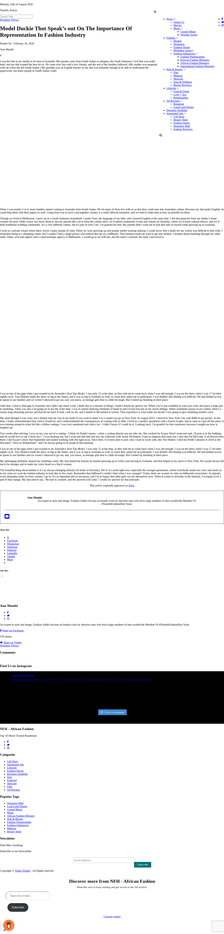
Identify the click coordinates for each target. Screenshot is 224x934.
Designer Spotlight (176, 110)
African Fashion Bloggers (194, 63)
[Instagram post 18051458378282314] (18, 696)
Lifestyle (171, 88)
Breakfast (178, 104)
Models (177, 41)
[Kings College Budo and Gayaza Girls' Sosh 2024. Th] (56, 696)
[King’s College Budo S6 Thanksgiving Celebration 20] (168, 696)
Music (177, 28)
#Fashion (5, 19)
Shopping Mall (181, 126)
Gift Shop (178, 116)
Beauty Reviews (182, 85)
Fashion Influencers (184, 53)
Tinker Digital (22, 870)
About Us (178, 22)
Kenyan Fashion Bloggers (194, 59)
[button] (154, 11)
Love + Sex (179, 94)
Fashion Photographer (192, 56)
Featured (12, 780)
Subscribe (18, 907)
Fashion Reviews (182, 129)
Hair (175, 72)
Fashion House (181, 47)
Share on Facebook (13, 630)
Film (9, 786)
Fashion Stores (181, 122)
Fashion (171, 37)
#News (15, 19)
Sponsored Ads (175, 113)
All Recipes (173, 100)
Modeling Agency (183, 50)
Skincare (178, 78)
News (170, 18)
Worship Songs (188, 34)
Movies (177, 25)
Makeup (178, 75)
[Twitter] (12, 517)
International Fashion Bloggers (197, 66)
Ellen (131, 485)
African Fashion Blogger (20, 815)
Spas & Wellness (182, 81)
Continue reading (112, 916)
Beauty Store (180, 119)
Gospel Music (188, 31)
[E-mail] (7, 517)
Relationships (180, 97)
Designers (178, 44)
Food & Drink (181, 91)
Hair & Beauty (174, 69)
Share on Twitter (12, 642)
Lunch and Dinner (183, 107)
